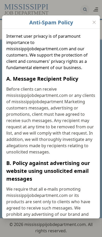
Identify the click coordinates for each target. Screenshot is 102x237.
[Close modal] (94, 22)
